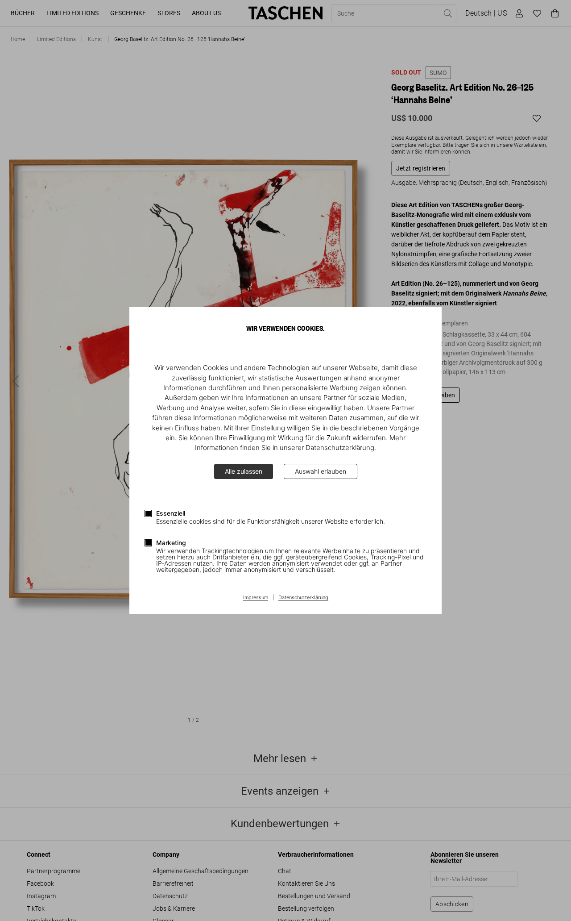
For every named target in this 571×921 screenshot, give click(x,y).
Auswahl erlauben (320, 471)
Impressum (255, 597)
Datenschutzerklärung (303, 597)
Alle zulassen (243, 471)
